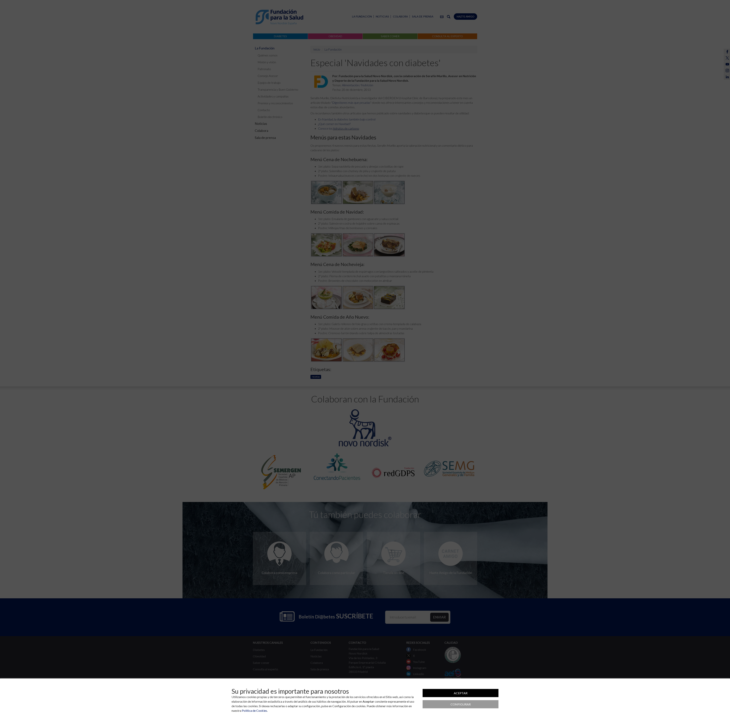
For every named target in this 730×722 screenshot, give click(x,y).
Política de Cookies (254, 710)
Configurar (461, 704)
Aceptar (460, 693)
